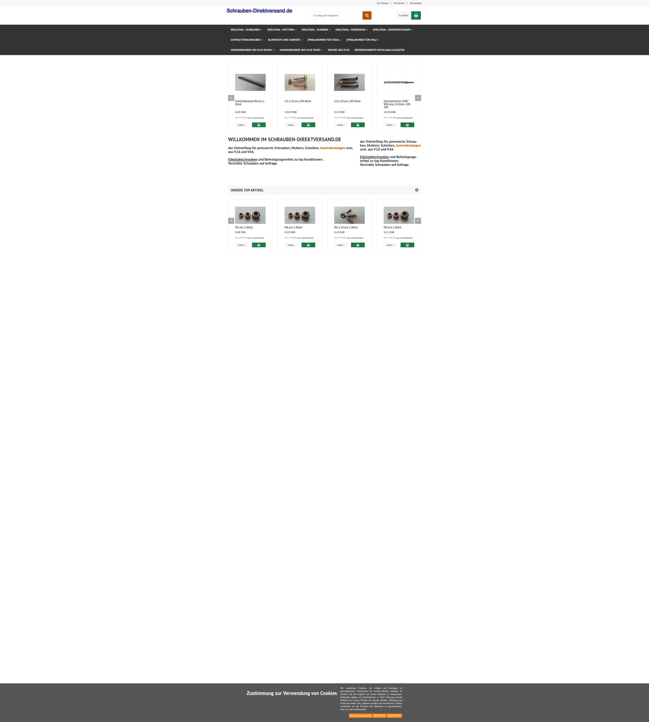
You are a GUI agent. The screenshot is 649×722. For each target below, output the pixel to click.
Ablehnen (379, 715)
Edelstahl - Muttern (281, 29)
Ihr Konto (399, 3)
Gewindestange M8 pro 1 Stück (250, 102)
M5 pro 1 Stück (244, 227)
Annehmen (394, 715)
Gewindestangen (332, 148)
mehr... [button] (242, 125)
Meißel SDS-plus (339, 50)
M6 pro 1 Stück (293, 227)
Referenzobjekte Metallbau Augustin (379, 50)
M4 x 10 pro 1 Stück (346, 227)
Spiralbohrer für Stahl (324, 40)
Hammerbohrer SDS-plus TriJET (300, 50)
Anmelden (416, 3)
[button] (324, 190)
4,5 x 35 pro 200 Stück (298, 101)
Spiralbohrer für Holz (362, 40)
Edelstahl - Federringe (351, 29)
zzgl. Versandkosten (256, 117)
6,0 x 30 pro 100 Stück (347, 101)
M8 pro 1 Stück (392, 227)
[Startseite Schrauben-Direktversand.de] (259, 10)
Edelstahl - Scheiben (315, 29)
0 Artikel (403, 15)
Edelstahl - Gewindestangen (392, 29)
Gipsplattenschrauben (246, 40)
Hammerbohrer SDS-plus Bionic (252, 50)
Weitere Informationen (360, 715)
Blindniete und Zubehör (284, 40)
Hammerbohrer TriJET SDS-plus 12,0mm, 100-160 (397, 104)
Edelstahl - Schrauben (246, 29)
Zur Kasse (382, 3)
